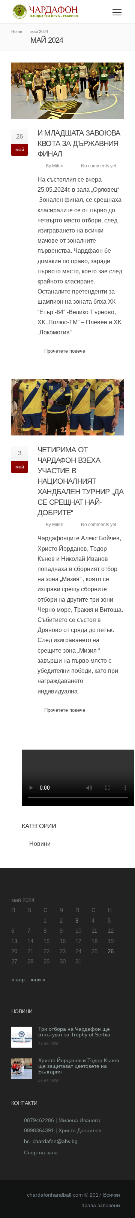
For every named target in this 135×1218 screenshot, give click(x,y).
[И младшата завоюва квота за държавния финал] (67, 91)
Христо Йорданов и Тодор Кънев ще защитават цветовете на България (78, 1066)
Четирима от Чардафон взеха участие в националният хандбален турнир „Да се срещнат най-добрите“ (80, 481)
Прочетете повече (64, 351)
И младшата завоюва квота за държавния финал (79, 143)
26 (111, 951)
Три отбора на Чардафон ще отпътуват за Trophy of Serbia (74, 1032)
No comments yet (98, 165)
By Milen (54, 165)
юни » (38, 979)
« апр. (18, 979)
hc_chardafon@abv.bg (51, 1141)
